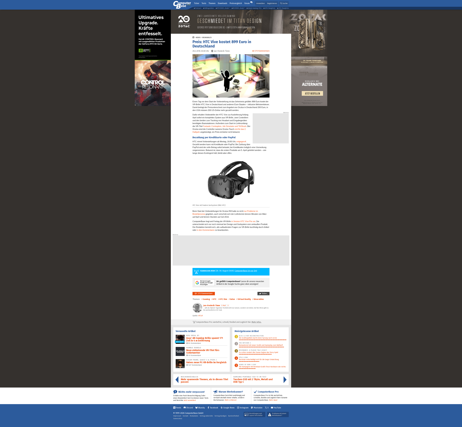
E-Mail (223, 305)
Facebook (214, 408)
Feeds (178, 408)
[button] (284, 3)
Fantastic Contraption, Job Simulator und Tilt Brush (224, 126)
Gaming (206, 299)
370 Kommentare (204, 293)
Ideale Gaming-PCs (254, 8)
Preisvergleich (236, 3)
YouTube (277, 408)
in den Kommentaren (206, 230)
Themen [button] (212, 3)
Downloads (222, 3)
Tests (204, 3)
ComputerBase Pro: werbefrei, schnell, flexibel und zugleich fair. (228, 322)
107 (195, 365)
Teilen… (264, 293)
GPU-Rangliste (270, 8)
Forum (247, 3)
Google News (229, 408)
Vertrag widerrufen (206, 416)
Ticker (196, 3)
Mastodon (258, 408)
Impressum (177, 416)
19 (194, 355)
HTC (214, 299)
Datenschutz (177, 418)
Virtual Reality (244, 299)
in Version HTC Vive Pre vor (243, 221)
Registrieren (272, 3)
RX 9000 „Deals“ (239, 8)
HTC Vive (223, 299)
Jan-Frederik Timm (211, 305)
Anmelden (260, 3)
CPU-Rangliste (283, 8)
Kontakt (185, 416)
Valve (232, 299)
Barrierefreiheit (233, 416)
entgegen (240, 142)
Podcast (198, 8)
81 (194, 343)
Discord (189, 408)
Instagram (244, 408)
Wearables (207, 37)
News (198, 37)
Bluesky (201, 408)
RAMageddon (209, 8)
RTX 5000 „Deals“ (223, 8)
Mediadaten (194, 416)
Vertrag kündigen (221, 416)
